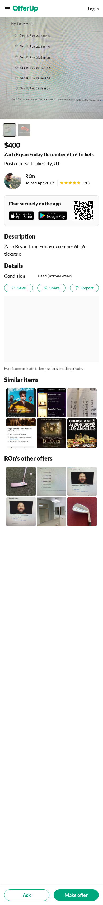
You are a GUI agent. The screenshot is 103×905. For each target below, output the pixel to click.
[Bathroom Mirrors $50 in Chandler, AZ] (51, 511)
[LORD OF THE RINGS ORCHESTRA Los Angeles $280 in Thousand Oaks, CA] (51, 433)
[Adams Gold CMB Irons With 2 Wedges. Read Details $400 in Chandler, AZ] (82, 511)
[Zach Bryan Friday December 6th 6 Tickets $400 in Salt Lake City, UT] (51, 481)
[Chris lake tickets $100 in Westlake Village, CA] (82, 433)
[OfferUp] (25, 9)
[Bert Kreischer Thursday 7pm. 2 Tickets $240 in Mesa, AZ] (21, 511)
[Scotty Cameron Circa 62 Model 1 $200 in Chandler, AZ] (21, 481)
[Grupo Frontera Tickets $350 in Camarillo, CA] (21, 433)
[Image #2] (24, 130)
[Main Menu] (7, 9)
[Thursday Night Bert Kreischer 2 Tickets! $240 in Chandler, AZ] (82, 481)
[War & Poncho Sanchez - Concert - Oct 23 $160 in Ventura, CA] (82, 402)
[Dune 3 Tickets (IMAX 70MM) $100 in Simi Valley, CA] (51, 402)
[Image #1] (9, 130)
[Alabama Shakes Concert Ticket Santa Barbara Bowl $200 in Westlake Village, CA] (21, 402)
